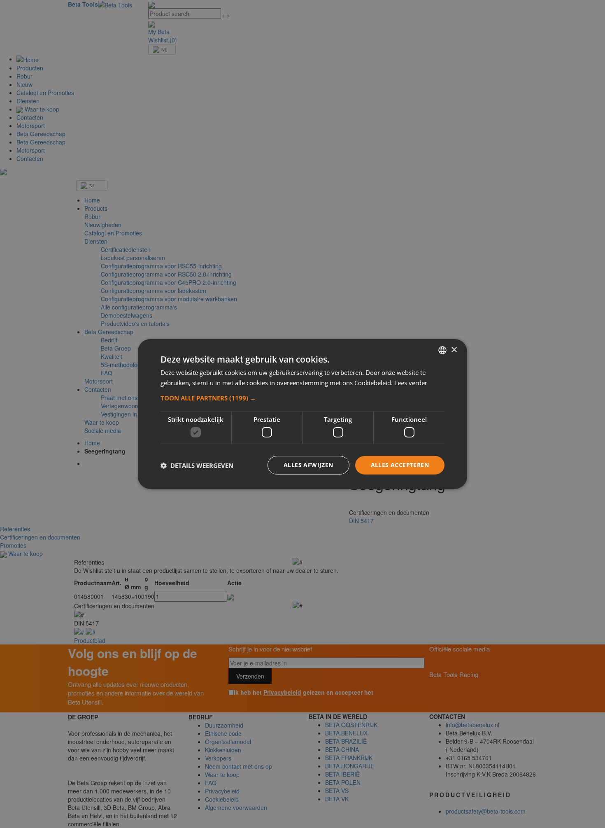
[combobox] (442, 350)
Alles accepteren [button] (400, 465)
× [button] (454, 350)
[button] (302, 398)
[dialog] (302, 414)
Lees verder (410, 383)
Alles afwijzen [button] (308, 465)
